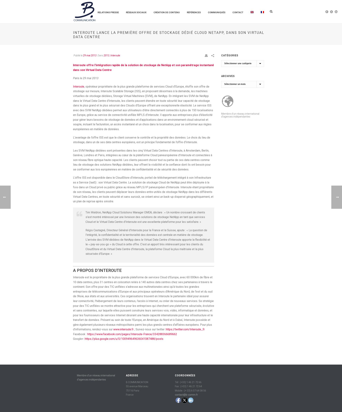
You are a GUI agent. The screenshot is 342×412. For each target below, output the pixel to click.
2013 (106, 55)
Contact (237, 12)
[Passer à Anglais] (252, 11)
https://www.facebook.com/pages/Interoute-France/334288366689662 (132, 334)
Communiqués (216, 12)
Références (194, 12)
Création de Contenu (167, 12)
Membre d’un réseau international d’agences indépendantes (240, 115)
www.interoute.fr (123, 329)
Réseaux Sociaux (136, 12)
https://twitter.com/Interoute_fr (185, 329)
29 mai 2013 (90, 55)
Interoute (115, 55)
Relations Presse (108, 12)
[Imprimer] (206, 55)
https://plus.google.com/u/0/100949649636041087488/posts (124, 339)
